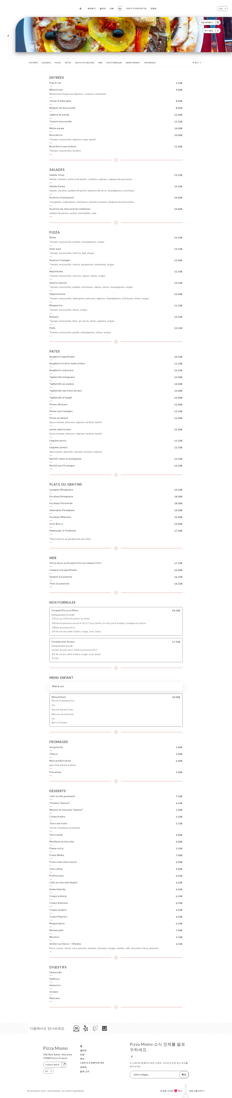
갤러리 (103, 8)
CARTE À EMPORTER (136, 8)
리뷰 (112, 8)
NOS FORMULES (114, 62)
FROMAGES (150, 62)
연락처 (153, 8)
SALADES (46, 62)
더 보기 (195, 62)
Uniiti (201, 1091)
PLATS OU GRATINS (84, 62)
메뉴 (120, 8)
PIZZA (58, 62)
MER (100, 62)
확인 (184, 1074)
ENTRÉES (33, 62)
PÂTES (68, 62)
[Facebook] (8, 36)
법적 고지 (85, 1071)
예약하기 (92, 8)
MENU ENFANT (133, 62)
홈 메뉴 (33, 41)
